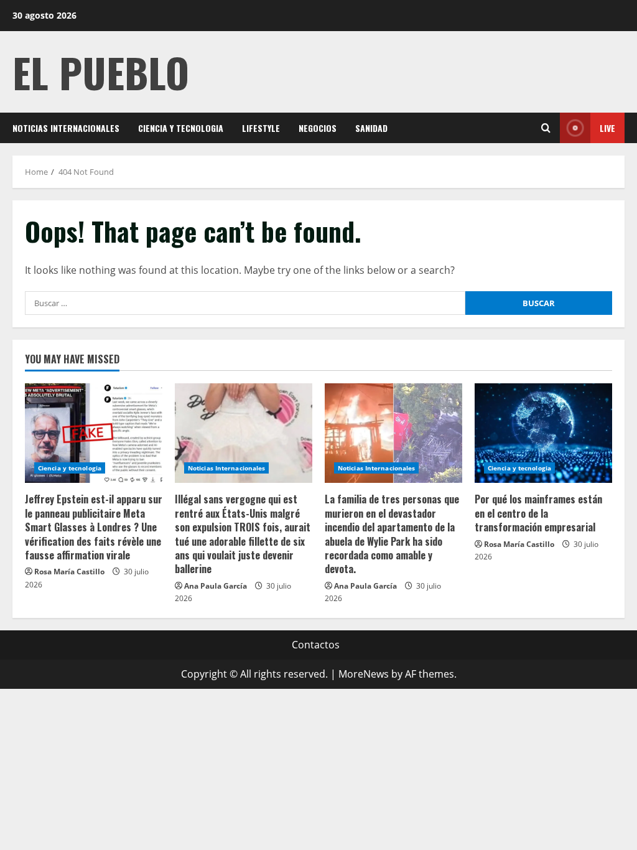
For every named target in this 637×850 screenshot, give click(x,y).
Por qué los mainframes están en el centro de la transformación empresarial (538, 513)
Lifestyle (261, 127)
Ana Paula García (215, 586)
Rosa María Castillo (69, 571)
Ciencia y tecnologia (180, 127)
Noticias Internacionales (65, 127)
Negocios (318, 127)
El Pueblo (100, 72)
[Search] (546, 128)
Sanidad (371, 127)
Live (607, 127)
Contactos (316, 645)
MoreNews (363, 674)
